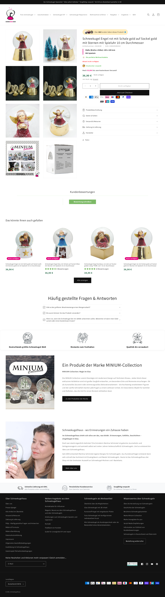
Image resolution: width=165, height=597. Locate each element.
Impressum (10, 539)
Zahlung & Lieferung (13, 519)
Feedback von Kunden (53, 528)
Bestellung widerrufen (135, 541)
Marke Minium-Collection (133, 515)
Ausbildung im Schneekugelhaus (17, 547)
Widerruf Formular (12, 527)
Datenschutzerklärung (14, 535)
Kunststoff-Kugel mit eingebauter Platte (98, 512)
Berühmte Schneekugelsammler (135, 512)
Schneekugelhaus (15, 592)
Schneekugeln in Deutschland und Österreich (140, 534)
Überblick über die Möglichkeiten (96, 504)
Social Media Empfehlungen (134, 523)
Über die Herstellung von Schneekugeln (138, 504)
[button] (27, 14)
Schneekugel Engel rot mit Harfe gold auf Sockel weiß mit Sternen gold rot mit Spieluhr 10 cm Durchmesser (23, 265)
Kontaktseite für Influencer (55, 506)
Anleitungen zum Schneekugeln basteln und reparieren (61, 518)
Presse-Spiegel (11, 508)
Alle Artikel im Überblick (14, 512)
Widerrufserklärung (13, 531)
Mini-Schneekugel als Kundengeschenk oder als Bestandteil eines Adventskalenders (101, 523)
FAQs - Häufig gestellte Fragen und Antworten (22, 523)
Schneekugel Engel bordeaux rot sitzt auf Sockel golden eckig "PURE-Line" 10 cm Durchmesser (100, 265)
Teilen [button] (87, 140)
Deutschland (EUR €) (14, 584)
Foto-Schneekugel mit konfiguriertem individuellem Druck (98, 516)
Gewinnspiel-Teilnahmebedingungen (19, 551)
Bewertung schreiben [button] (82, 202)
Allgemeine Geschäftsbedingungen (18, 543)
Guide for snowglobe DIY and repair (58, 532)
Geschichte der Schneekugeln (134, 508)
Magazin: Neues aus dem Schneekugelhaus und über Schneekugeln (60, 511)
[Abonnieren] (43, 564)
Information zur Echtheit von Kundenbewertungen (134, 528)
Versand (95, 79)
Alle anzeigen (82, 280)
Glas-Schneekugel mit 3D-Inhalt (95, 508)
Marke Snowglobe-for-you (133, 519)
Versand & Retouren (13, 515)
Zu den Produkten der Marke (77, 399)
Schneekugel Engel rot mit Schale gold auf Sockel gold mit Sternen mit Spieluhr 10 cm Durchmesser (140, 265)
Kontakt (48, 524)
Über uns (9, 504)
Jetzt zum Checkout (124, 92)
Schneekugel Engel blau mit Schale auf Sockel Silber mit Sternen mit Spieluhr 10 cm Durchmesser (62, 265)
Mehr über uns (71, 468)
